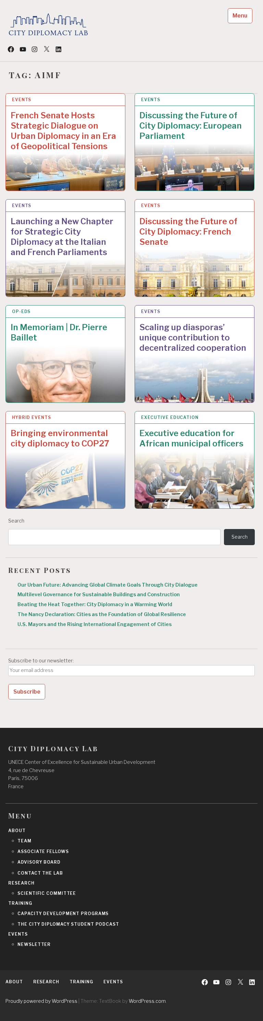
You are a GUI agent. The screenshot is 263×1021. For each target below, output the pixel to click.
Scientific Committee (46, 893)
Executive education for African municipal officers (191, 438)
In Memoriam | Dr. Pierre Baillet (59, 332)
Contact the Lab (40, 873)
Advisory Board (39, 862)
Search (16, 521)
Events (21, 99)
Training (20, 903)
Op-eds (21, 311)
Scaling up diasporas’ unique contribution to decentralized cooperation (192, 337)
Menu (240, 15)
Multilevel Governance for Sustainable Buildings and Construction (98, 594)
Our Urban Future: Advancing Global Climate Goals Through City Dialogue (107, 585)
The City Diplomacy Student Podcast (68, 924)
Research (21, 883)
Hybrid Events (31, 417)
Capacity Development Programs (63, 913)
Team (24, 840)
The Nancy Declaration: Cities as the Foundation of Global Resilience (101, 614)
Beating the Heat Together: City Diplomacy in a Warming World (94, 604)
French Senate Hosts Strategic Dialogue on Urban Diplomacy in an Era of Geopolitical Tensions (63, 130)
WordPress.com (147, 1001)
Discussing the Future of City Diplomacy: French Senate (188, 231)
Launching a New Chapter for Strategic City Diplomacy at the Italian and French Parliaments (62, 236)
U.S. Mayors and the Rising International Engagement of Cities (94, 624)
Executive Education (170, 417)
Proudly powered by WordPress (41, 1001)
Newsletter (34, 944)
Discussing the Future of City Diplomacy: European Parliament (190, 125)
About (17, 830)
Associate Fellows (42, 851)
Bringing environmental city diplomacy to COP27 (60, 438)
